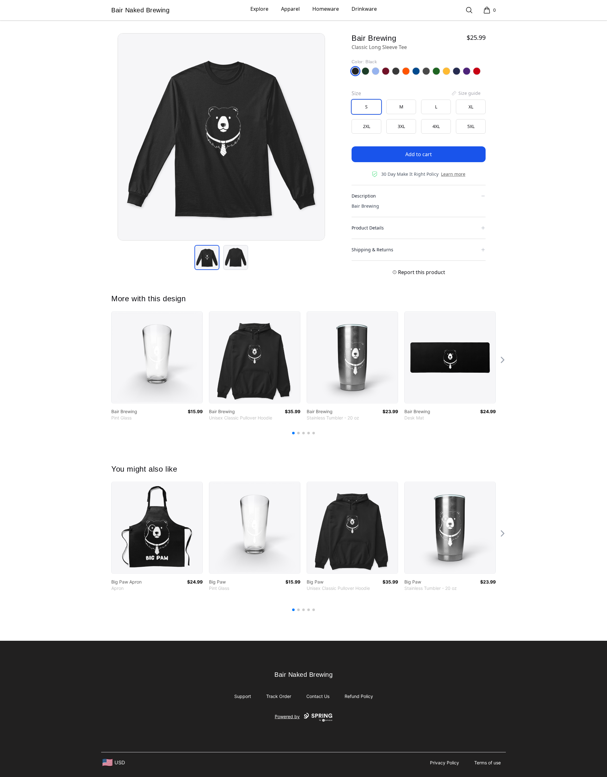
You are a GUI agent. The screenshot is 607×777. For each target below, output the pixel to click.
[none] (466, 93)
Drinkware (364, 8)
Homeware (325, 8)
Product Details (368, 228)
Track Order (278, 696)
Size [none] (356, 93)
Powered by (287, 716)
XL (471, 107)
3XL (401, 126)
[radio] (366, 107)
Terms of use (487, 762)
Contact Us (317, 696)
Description (364, 196)
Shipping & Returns (372, 250)
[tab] (207, 257)
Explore (259, 8)
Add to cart (418, 154)
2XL (366, 126)
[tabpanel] (221, 137)
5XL (471, 126)
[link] (157, 357)
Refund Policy (359, 696)
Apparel (290, 8)
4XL (436, 126)
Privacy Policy (444, 762)
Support (242, 696)
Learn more (453, 174)
